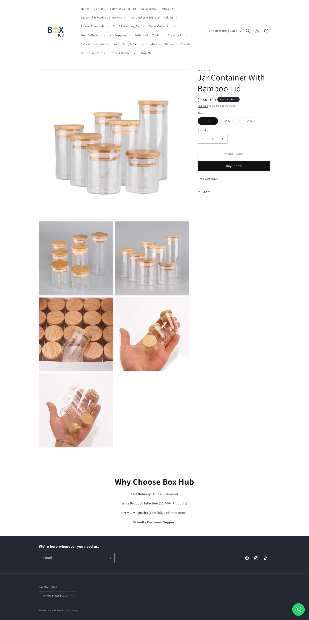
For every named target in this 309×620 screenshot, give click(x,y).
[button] (166, 8)
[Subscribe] (109, 558)
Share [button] (206, 192)
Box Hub (52, 610)
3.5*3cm (210, 122)
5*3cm (231, 122)
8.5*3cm (252, 122)
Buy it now (234, 166)
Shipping (203, 105)
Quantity (203, 130)
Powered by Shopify (68, 610)
